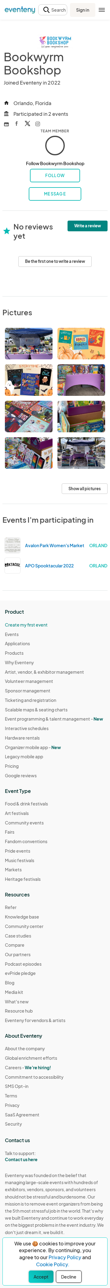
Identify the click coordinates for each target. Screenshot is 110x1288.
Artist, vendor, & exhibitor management (44, 672)
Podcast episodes (23, 964)
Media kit (14, 992)
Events (12, 634)
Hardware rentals (22, 738)
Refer (10, 907)
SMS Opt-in (16, 1086)
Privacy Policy (65, 1257)
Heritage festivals (23, 879)
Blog (9, 982)
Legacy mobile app (24, 756)
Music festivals (19, 860)
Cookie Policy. (52, 1264)
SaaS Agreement (22, 1114)
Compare (14, 945)
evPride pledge (20, 973)
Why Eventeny (19, 662)
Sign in (82, 10)
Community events (24, 822)
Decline (68, 1276)
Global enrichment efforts (31, 1058)
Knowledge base (22, 916)
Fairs (9, 832)
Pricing (12, 766)
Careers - (28, 1067)
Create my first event (26, 624)
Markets (13, 869)
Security (13, 1124)
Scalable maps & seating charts (36, 709)
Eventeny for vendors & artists (35, 1020)
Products (14, 653)
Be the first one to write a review (55, 261)
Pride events (17, 851)
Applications (17, 643)
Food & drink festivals (26, 803)
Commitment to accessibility (34, 1077)
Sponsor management (27, 690)
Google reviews (21, 775)
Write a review (87, 225)
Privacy (12, 1105)
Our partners (18, 954)
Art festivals (17, 813)
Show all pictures (84, 488)
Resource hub (19, 1010)
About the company (25, 1048)
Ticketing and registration (30, 700)
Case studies (18, 935)
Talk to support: (21, 1156)
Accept (41, 1276)
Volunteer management (29, 681)
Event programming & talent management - (54, 719)
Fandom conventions (26, 841)
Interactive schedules (27, 728)
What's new (17, 1001)
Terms (11, 1095)
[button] (52, 10)
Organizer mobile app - (33, 747)
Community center (24, 926)
